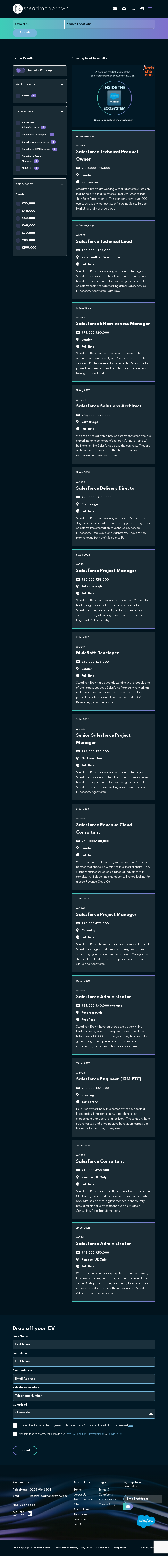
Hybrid (28, 96)
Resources (80, 1514)
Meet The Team (83, 1499)
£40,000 (28, 211)
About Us (80, 1494)
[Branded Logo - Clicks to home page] (40, 9)
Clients (78, 1504)
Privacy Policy (96, 1434)
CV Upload (20, 1404)
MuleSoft (29, 168)
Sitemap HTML (118, 1548)
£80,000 (28, 240)
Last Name (20, 1353)
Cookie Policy (115, 1434)
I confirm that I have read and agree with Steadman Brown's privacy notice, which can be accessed (76, 1425)
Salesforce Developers (37, 135)
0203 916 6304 (40, 1489)
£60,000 (28, 225)
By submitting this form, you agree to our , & (70, 1434)
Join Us (79, 1524)
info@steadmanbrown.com (48, 1496)
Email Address (22, 1370)
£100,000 (29, 247)
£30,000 (28, 203)
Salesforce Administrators (33, 125)
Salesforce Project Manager (32, 158)
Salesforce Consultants (38, 142)
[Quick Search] (133, 9)
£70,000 (28, 233)
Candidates (81, 1509)
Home (78, 1489)
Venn (152, 1548)
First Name (20, 1336)
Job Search (81, 1519)
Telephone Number (26, 1387)
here (130, 1425)
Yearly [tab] (20, 194)
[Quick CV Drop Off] (124, 9)
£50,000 (28, 218)
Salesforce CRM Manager (39, 149)
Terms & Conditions (77, 1434)
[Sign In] (142, 9)
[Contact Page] (115, 9)
